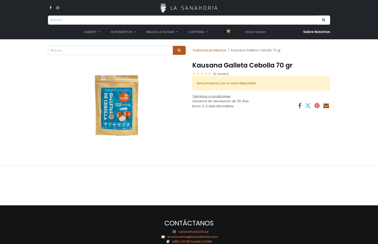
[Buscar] (323, 20)
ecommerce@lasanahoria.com (192, 236)
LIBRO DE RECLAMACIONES (192, 241)
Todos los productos (209, 50)
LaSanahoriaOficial (193, 231)
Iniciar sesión (255, 31)
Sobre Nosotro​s (316, 31)
